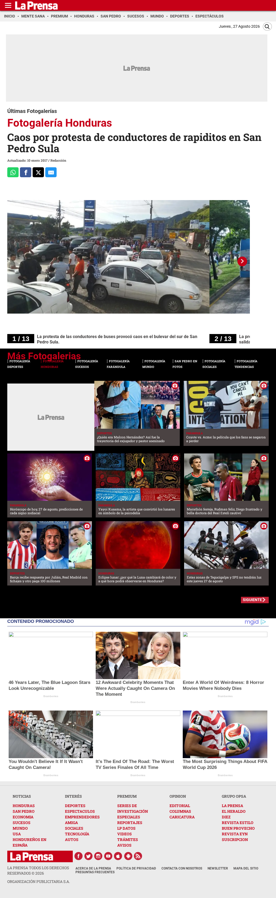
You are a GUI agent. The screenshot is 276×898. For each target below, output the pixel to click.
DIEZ (226, 816)
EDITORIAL (180, 805)
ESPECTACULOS (80, 811)
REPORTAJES (129, 822)
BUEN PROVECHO (238, 828)
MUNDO (20, 828)
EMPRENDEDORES (82, 816)
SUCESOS (21, 822)
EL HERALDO (234, 811)
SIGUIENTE (252, 600)
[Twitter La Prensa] (88, 856)
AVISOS (124, 845)
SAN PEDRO (23, 811)
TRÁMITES (127, 839)
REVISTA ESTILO (237, 822)
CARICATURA (182, 816)
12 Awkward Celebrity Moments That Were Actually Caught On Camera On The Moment (135, 688)
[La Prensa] (31, 856)
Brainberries (50, 696)
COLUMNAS (180, 811)
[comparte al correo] (51, 172)
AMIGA (71, 822)
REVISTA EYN (235, 833)
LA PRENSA (232, 805)
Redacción (58, 160)
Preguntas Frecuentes (95, 872)
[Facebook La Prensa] (78, 856)
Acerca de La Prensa (93, 868)
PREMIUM (127, 796)
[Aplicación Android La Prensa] (128, 856)
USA (17, 833)
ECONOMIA (23, 816)
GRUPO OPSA (234, 796)
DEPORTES (75, 805)
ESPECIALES (128, 816)
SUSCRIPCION (235, 839)
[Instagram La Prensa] (98, 856)
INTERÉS (73, 796)
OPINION (178, 796)
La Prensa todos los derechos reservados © (38, 870)
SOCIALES (74, 828)
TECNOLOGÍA (77, 833)
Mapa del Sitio (245, 868)
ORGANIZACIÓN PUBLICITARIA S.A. (38, 881)
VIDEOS (124, 833)
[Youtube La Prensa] (108, 856)
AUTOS (71, 839)
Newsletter (218, 868)
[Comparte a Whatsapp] (13, 172)
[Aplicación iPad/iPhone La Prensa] (118, 856)
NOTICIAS (22, 796)
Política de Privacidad (136, 868)
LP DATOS (126, 828)
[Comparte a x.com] (38, 172)
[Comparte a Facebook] (25, 172)
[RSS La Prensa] (138, 856)
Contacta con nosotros (181, 868)
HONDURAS (24, 805)
